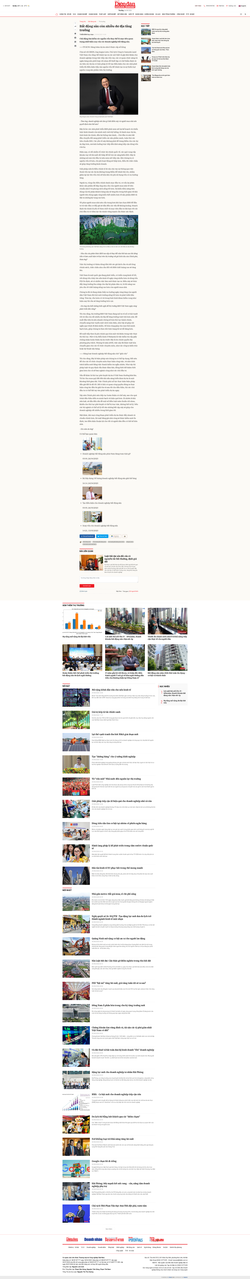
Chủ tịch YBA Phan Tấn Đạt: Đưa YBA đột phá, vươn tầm (119, 1206)
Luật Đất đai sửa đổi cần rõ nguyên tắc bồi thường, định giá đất (120, 559)
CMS (172, 1277)
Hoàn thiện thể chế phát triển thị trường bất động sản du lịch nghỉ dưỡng (161, 68)
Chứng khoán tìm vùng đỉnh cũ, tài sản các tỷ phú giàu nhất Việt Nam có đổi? (122, 1029)
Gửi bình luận (87, 586)
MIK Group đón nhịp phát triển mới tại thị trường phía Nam (160, 31)
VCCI (74, 14)
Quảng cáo (232, 6)
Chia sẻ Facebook (88, 536)
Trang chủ (83, 21)
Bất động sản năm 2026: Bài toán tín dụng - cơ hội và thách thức (167, 674)
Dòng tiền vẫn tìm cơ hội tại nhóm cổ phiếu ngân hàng (119, 823)
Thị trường (102, 21)
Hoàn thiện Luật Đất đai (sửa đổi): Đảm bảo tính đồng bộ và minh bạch (161, 40)
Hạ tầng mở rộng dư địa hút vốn (76, 636)
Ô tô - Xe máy (190, 14)
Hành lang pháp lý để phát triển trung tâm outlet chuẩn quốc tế (122, 847)
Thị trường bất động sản (99, 541)
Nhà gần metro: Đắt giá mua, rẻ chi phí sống (114, 894)
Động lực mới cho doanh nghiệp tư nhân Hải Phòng (117, 1072)
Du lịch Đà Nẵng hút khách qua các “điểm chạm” (116, 1116)
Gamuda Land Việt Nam (89, 544)
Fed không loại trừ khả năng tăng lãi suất (113, 1139)
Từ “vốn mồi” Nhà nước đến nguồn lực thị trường (116, 779)
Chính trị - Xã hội (65, 14)
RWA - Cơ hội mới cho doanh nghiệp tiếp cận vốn (116, 1094)
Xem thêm (109, 1229)
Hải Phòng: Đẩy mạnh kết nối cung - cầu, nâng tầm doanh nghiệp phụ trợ (121, 1184)
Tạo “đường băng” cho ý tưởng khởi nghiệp (113, 756)
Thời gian (125, 591)
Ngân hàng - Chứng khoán (144, 14)
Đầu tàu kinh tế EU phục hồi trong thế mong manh (117, 868)
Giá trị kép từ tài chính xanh (106, 712)
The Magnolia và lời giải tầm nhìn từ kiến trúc (161, 76)
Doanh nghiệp (82, 14)
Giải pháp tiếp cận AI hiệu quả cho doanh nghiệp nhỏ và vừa (122, 801)
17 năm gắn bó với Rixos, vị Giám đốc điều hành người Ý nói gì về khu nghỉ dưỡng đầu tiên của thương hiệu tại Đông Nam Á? (124, 675)
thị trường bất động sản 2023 (116, 541)
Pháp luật (102, 14)
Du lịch (157, 14)
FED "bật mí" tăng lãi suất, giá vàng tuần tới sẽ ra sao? (119, 983)
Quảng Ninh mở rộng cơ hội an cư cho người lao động (118, 938)
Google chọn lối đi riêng (104, 1161)
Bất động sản (122, 14)
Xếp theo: (119, 591)
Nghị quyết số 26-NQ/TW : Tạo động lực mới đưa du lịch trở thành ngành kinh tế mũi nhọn (121, 917)
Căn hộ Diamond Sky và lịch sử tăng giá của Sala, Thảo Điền (161, 49)
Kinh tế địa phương (168, 14)
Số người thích (133, 591)
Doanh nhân (93, 14)
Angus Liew (130, 541)
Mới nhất (7, 6)
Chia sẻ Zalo (103, 536)
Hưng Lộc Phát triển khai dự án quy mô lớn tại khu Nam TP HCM (161, 59)
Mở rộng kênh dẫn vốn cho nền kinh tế (111, 690)
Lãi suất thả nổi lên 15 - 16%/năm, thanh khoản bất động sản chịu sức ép (123, 637)
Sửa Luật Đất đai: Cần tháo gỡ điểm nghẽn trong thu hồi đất (121, 961)
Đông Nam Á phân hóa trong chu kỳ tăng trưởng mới (118, 1005)
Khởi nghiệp (112, 14)
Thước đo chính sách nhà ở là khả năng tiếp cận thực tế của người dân (167, 637)
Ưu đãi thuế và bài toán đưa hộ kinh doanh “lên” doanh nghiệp (123, 1050)
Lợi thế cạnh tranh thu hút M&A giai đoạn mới (115, 734)
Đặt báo (221, 6)
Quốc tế (131, 14)
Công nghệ (180, 14)
